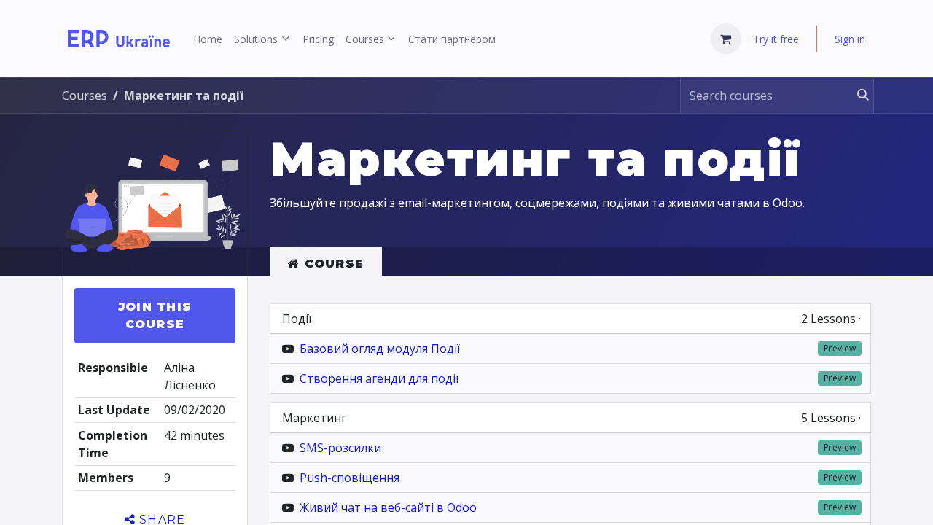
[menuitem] (207, 39)
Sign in (850, 39)
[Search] (856, 95)
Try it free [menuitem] (776, 39)
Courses (84, 96)
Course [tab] (332, 264)
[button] (154, 315)
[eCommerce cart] (726, 38)
